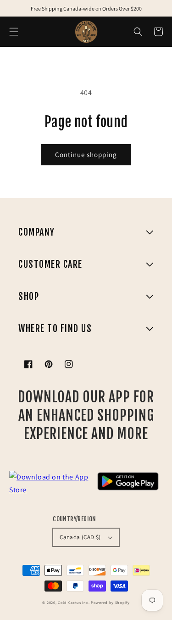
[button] (138, 32)
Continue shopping (86, 154)
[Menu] (14, 32)
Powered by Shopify (110, 602)
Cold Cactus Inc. (73, 602)
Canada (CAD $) (80, 537)
